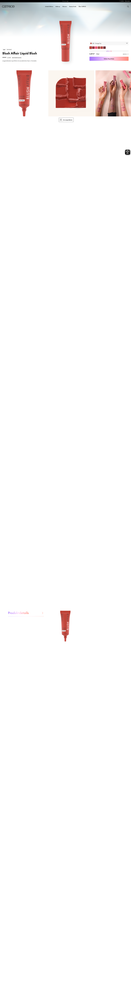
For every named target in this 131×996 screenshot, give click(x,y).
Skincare (64, 6)
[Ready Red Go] (101, 47)
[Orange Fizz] (90, 47)
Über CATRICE (82, 6)
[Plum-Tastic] (104, 47)
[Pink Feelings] (96, 47)
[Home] (9, 6)
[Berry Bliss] (93, 47)
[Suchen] (128, 6)
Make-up (58, 6)
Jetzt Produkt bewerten (16, 57)
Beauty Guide (72, 6)
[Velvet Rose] (99, 47)
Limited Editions (49, 6)
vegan (4, 49)
